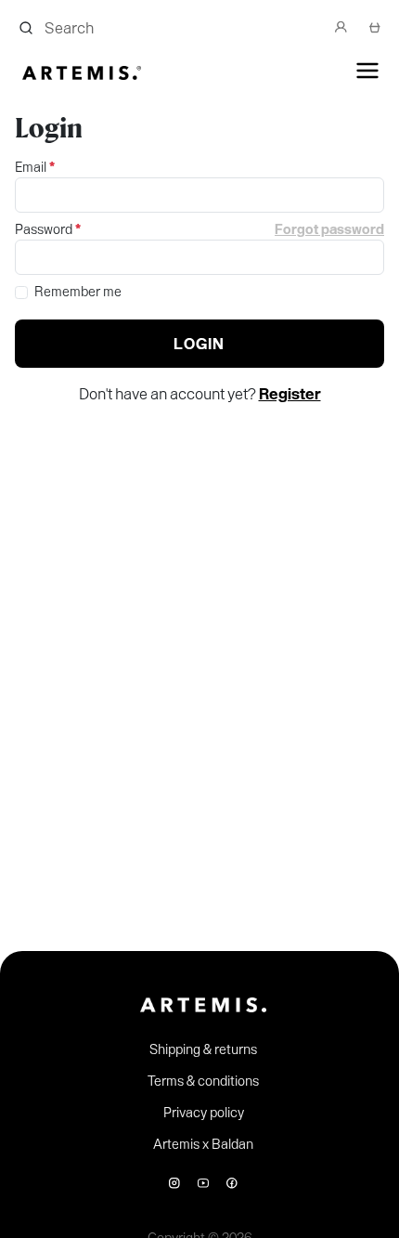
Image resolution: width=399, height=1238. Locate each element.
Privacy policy (203, 1112)
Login (199, 343)
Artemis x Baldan (203, 1144)
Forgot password (329, 229)
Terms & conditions (203, 1081)
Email (35, 167)
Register (290, 393)
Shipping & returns (203, 1049)
